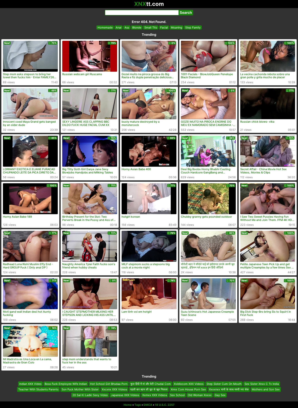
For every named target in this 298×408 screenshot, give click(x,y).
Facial (164, 27)
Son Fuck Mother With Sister (80, 389)
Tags (137, 404)
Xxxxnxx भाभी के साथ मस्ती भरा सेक (229, 389)
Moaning (176, 27)
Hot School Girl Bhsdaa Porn (108, 384)
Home (128, 404)
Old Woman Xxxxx (200, 395)
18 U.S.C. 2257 (165, 404)
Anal (118, 27)
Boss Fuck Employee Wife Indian (66, 384)
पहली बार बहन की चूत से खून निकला (149, 389)
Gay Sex (220, 395)
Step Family (193, 27)
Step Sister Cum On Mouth (224, 384)
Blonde (136, 27)
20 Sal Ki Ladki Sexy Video (90, 395)
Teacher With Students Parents (38, 389)
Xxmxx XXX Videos (154, 395)
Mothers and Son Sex (266, 389)
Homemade (105, 27)
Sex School (177, 395)
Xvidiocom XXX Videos (188, 384)
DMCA (147, 404)
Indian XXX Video (30, 384)
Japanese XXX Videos (125, 395)
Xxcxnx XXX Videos (114, 389)
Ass (127, 27)
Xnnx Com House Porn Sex (188, 389)
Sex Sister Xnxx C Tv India (262, 384)
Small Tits (150, 27)
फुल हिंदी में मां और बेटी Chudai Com (151, 384)
